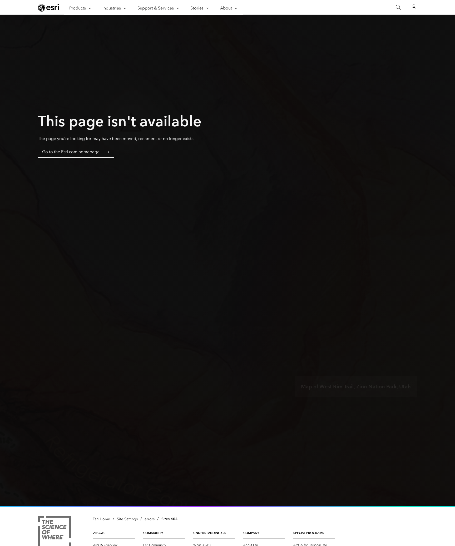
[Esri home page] (49, 7)
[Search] (398, 7)
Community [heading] (153, 533)
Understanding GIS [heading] (209, 533)
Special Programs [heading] (308, 533)
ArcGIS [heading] (99, 533)
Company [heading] (251, 533)
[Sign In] (413, 7)
